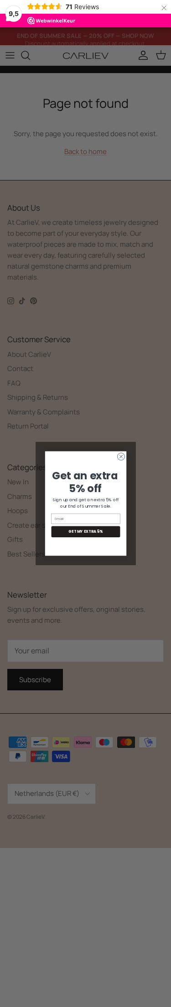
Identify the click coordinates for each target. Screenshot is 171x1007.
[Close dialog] (120, 456)
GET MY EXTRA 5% (85, 531)
